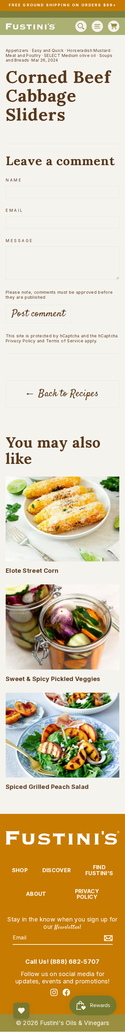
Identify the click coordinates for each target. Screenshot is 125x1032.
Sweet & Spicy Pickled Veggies (53, 678)
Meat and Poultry (23, 55)
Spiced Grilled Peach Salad (47, 786)
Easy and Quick (48, 50)
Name (14, 180)
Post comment (38, 314)
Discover (56, 870)
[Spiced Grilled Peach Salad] (62, 735)
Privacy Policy (20, 340)
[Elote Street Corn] (62, 519)
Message (19, 240)
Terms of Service (64, 340)
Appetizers (17, 50)
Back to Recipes (67, 394)
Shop (20, 870)
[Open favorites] (21, 1011)
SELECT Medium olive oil (70, 55)
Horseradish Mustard (88, 50)
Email (14, 210)
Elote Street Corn (32, 570)
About (36, 893)
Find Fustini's (99, 870)
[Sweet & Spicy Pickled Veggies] (62, 627)
